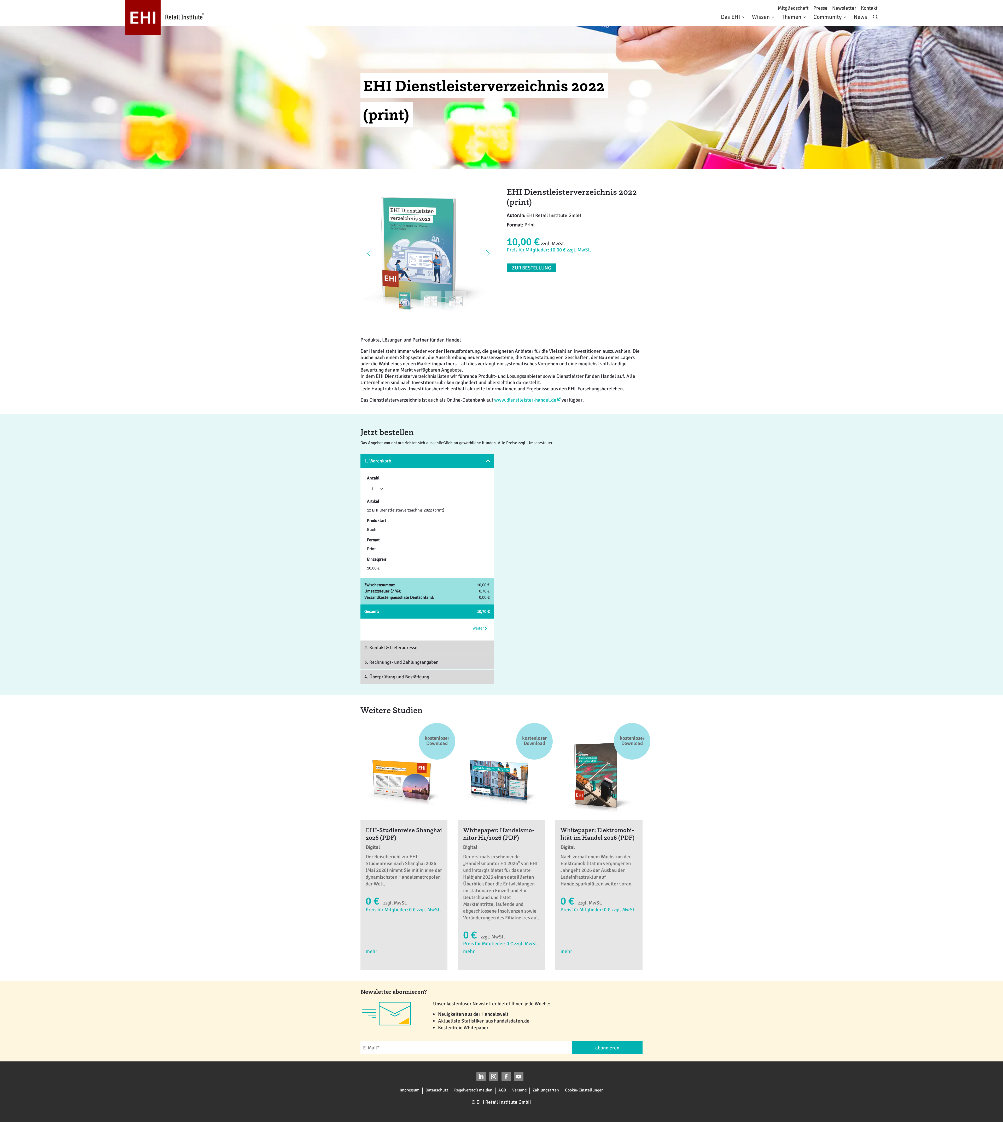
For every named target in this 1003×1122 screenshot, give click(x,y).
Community (827, 16)
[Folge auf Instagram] (493, 1076)
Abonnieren (607, 1048)
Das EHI (730, 16)
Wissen (761, 16)
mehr (371, 951)
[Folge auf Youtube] (518, 1076)
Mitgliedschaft (793, 8)
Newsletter (844, 8)
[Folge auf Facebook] (506, 1076)
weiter (479, 628)
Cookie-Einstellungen (584, 1090)
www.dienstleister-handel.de (525, 400)
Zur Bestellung (531, 268)
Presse (820, 8)
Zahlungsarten (546, 1090)
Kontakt (869, 8)
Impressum (409, 1090)
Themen (791, 16)
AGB (502, 1090)
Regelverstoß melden (473, 1090)
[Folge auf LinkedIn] (481, 1076)
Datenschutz (436, 1090)
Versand (519, 1090)
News (860, 16)
